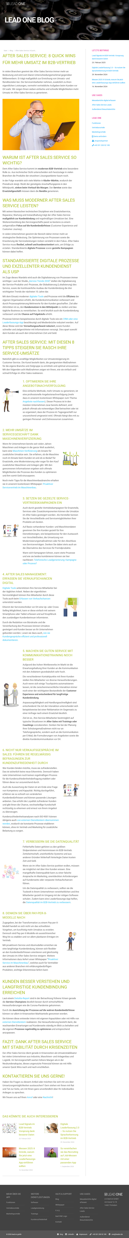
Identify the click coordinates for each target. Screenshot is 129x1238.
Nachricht (48, 1097)
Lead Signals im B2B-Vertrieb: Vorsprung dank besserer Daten (27, 1129)
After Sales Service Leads (87, 1209)
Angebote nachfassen (34, 401)
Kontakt (58, 1222)
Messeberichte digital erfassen (88, 1200)
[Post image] (9, 1128)
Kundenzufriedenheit (39, 1219)
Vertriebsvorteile (12, 1208)
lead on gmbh (16, 1234)
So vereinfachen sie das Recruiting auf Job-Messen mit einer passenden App (69, 1155)
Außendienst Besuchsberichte (86, 1218)
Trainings (34, 1214)
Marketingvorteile (13, 1214)
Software (34, 1202)
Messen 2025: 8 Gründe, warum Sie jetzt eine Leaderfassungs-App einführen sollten (27, 1157)
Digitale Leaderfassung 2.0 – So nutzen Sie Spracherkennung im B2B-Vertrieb (69, 1131)
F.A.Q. (57, 1210)
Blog (57, 1199)
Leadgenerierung (37, 1208)
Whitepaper (59, 1205)
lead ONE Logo (61, 1216)
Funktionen (10, 1202)
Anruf (30, 1097)
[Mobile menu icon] (121, 4)
